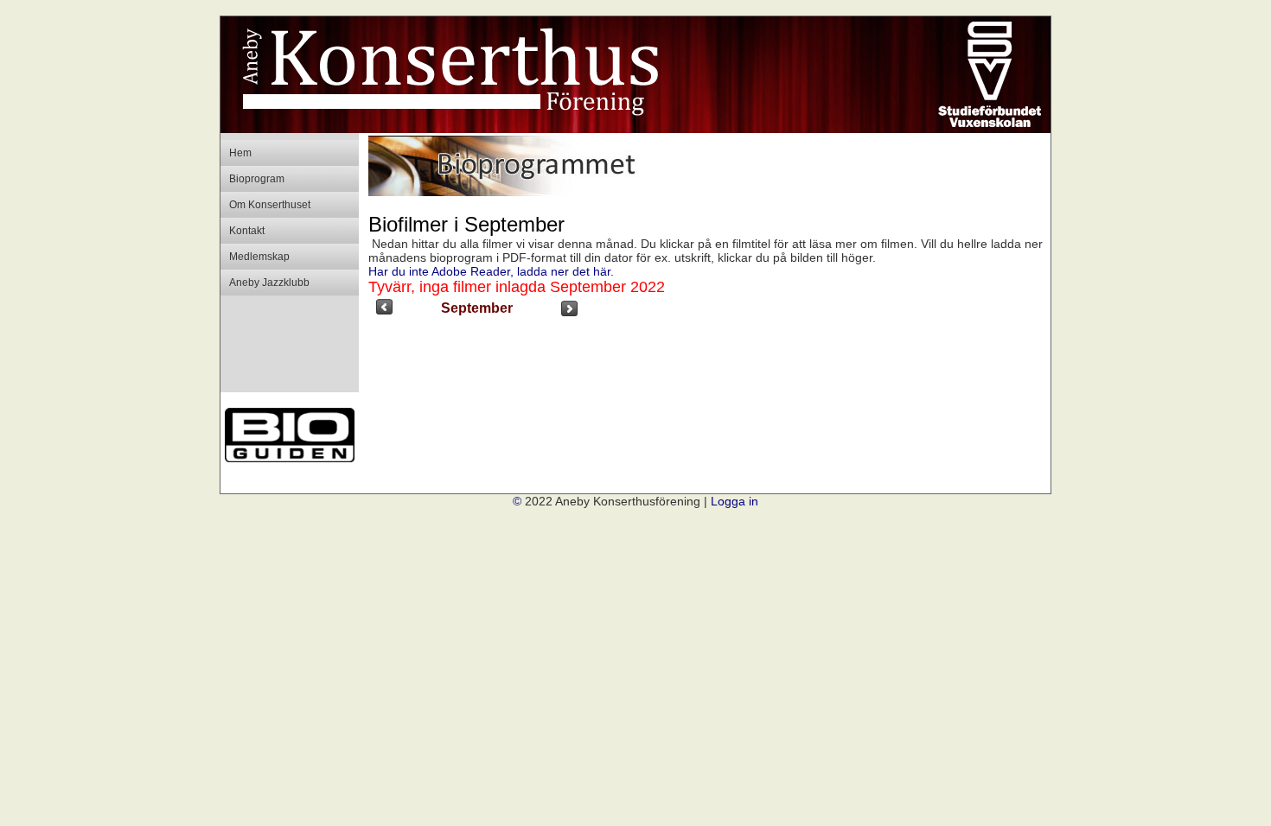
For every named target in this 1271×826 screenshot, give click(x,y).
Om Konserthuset (269, 205)
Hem (240, 153)
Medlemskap (259, 257)
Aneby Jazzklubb (269, 282)
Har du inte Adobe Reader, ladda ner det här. (491, 271)
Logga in (734, 501)
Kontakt (247, 231)
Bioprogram (256, 179)
